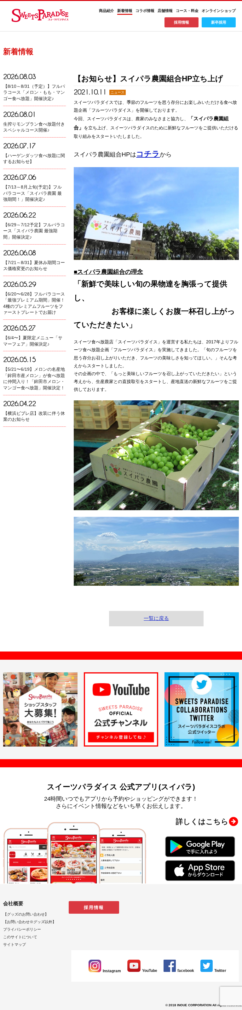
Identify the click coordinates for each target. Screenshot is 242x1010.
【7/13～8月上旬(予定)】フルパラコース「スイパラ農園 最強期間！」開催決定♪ (32, 193)
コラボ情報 (144, 10)
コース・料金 (187, 10)
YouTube (149, 970)
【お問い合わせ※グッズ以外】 (29, 922)
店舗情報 (165, 10)
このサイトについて (20, 937)
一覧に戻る (156, 618)
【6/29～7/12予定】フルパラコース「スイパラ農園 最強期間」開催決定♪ (34, 231)
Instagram (112, 971)
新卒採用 (218, 22)
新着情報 (124, 10)
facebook (185, 970)
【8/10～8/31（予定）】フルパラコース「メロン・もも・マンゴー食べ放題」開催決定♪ (34, 92)
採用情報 (181, 22)
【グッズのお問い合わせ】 (26, 914)
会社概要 (13, 903)
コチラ (148, 154)
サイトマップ (14, 944)
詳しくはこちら (202, 821)
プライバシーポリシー (22, 929)
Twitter (220, 970)
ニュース (117, 92)
